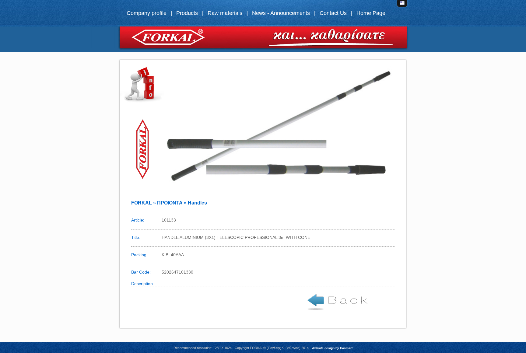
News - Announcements (281, 13)
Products (187, 13)
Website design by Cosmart (332, 348)
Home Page (370, 13)
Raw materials (225, 13)
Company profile (147, 13)
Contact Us (333, 13)
